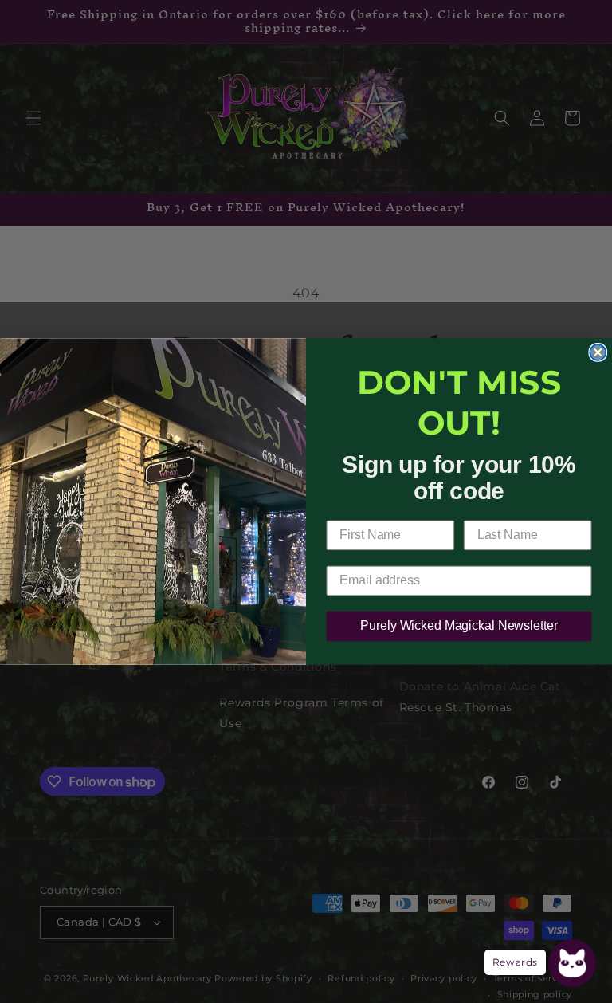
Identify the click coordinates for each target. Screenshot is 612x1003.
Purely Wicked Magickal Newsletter (458, 626)
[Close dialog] (598, 352)
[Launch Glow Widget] (572, 963)
